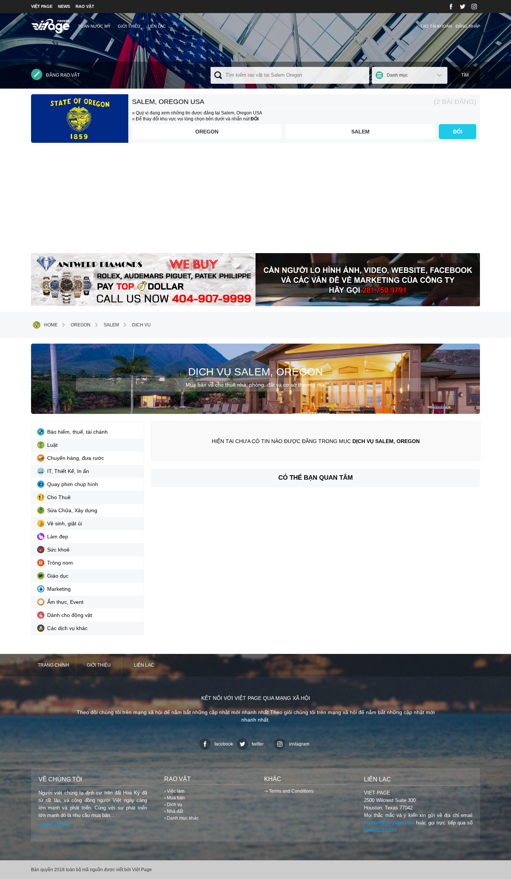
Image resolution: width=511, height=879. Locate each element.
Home (51, 325)
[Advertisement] (255, 200)
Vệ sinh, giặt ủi (64, 523)
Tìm (465, 75)
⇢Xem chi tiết (54, 824)
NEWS (64, 6)
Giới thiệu (129, 26)
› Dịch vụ (173, 804)
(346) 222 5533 (380, 830)
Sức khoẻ (58, 550)
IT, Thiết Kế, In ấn (68, 471)
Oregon (206, 132)
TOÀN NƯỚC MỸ (94, 26)
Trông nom (60, 563)
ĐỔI (457, 132)
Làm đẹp (57, 537)
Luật (52, 445)
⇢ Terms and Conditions (288, 791)
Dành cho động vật (69, 615)
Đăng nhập (468, 26)
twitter (258, 744)
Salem (360, 132)
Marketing (59, 589)
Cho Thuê (59, 497)
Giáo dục (57, 576)
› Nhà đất (173, 811)
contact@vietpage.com (389, 823)
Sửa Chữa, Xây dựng (72, 510)
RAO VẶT (85, 6)
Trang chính (53, 665)
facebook (223, 744)
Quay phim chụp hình (72, 484)
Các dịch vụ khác (67, 628)
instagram (299, 744)
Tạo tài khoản (436, 26)
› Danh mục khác (181, 818)
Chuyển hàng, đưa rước (75, 458)
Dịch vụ (141, 325)
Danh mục (397, 75)
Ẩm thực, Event (65, 602)
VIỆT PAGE (41, 6)
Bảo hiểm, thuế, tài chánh (77, 432)
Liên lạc (157, 26)
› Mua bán (174, 797)
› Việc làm (174, 791)
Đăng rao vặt (63, 75)
